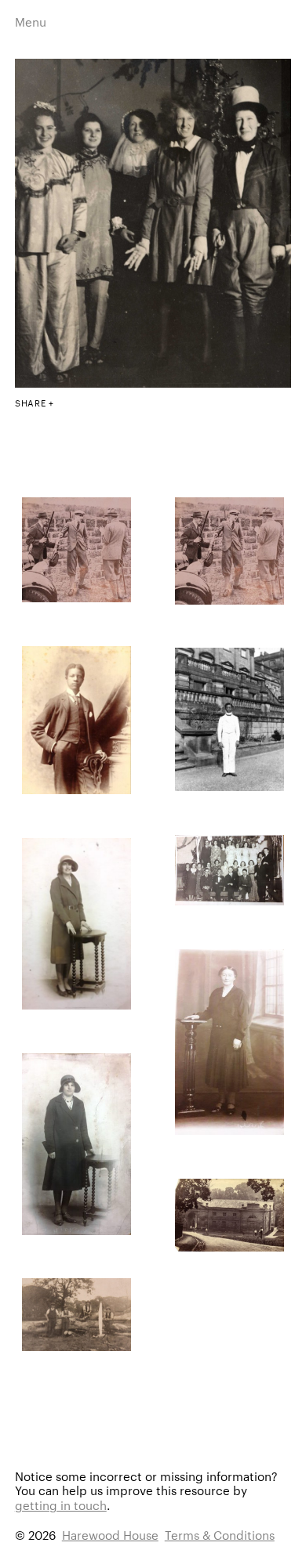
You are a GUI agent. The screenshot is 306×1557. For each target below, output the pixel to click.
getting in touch (61, 1505)
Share (30, 402)
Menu (30, 21)
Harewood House (110, 1534)
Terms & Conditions (220, 1534)
